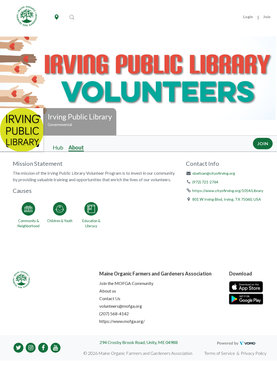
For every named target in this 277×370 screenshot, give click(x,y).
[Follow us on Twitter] (18, 347)
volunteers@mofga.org (120, 306)
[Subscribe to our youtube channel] (55, 347)
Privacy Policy (253, 353)
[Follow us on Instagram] (31, 347)
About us (107, 290)
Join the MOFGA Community (126, 283)
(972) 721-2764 (205, 182)
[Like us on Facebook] (43, 347)
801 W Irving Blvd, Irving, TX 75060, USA (226, 199)
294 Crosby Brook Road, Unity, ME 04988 (139, 342)
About (76, 147)
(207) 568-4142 (114, 313)
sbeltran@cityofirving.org (213, 173)
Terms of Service (219, 353)
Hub (58, 147)
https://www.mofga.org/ (122, 321)
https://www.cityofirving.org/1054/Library (227, 190)
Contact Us (109, 298)
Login (248, 16)
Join (267, 16)
